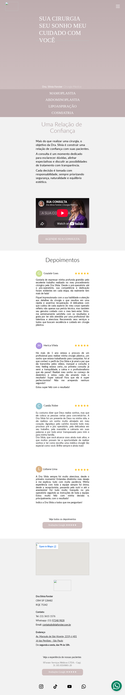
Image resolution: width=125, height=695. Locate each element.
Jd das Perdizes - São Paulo (49, 641)
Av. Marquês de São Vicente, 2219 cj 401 (56, 636)
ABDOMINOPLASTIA (62, 100)
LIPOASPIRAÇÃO (63, 106)
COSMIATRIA (63, 113)
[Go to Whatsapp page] (84, 686)
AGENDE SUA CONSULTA (62, 239)
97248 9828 (58, 621)
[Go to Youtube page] (71, 686)
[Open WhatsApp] (116, 686)
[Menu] (118, 6)
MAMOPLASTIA (62, 93)
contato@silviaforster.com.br (56, 625)
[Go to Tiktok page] (57, 686)
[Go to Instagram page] (43, 686)
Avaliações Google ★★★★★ (62, 525)
